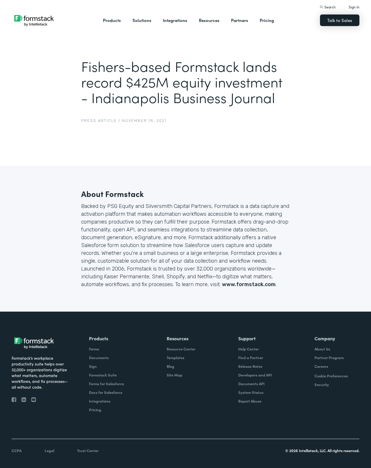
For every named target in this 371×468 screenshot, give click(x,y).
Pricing (267, 20)
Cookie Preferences (331, 376)
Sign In (354, 6)
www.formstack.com (249, 284)
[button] (112, 20)
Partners (239, 20)
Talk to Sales (339, 20)
